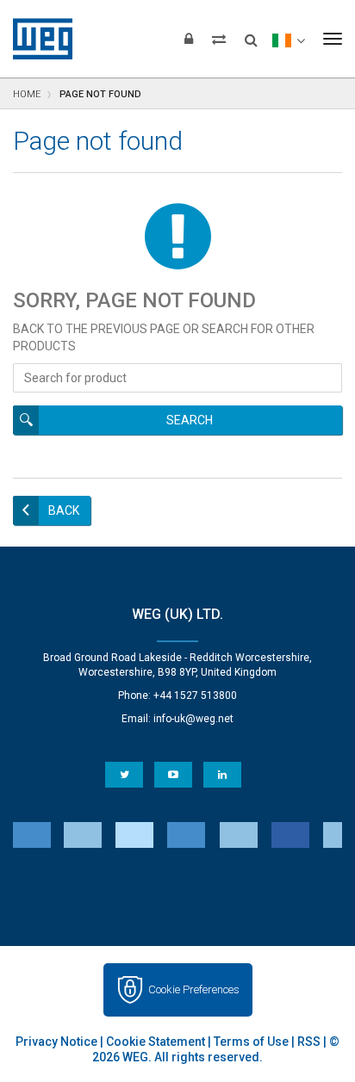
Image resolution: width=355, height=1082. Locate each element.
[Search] (251, 34)
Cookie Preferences (194, 989)
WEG (36, 38)
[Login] (189, 38)
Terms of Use (251, 1041)
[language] (288, 38)
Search (189, 420)
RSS (309, 1041)
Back (63, 510)
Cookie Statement (155, 1041)
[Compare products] (219, 38)
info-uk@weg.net (193, 719)
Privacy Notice (56, 1041)
